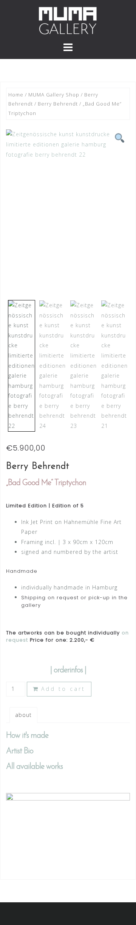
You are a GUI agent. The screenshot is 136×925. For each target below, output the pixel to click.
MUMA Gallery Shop (53, 94)
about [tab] (23, 714)
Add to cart (63, 688)
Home (15, 94)
